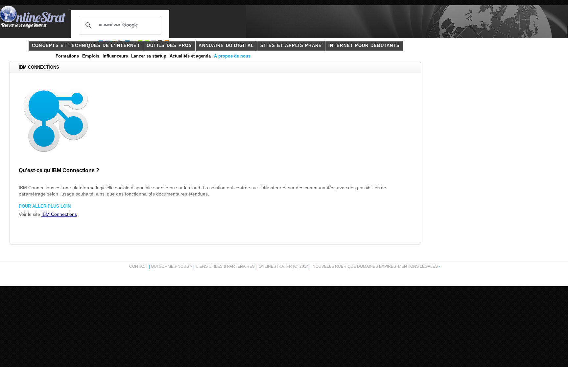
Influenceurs (115, 56)
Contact (138, 266)
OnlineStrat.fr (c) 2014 (284, 266)
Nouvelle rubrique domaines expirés (354, 266)
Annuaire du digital (226, 45)
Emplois (90, 56)
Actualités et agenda (190, 56)
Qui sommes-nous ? (172, 266)
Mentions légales (418, 266)
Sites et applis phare (291, 45)
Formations (67, 56)
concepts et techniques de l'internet (86, 45)
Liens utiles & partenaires (225, 266)
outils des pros (169, 45)
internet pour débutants (364, 45)
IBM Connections (59, 214)
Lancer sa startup (148, 56)
